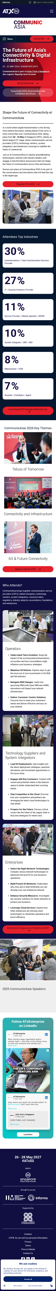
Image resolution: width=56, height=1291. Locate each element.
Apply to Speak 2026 (25, 569)
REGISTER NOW (25, 83)
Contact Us (28, 1253)
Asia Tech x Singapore (38, 71)
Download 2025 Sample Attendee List (28, 409)
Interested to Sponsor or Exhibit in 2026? (28, 928)
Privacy (28, 1242)
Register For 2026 (25, 184)
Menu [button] (10, 39)
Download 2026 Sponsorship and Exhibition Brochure (28, 92)
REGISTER (39, 38)
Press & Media (28, 1249)
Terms (28, 1245)
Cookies (28, 1234)
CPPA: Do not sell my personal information (28, 1238)
